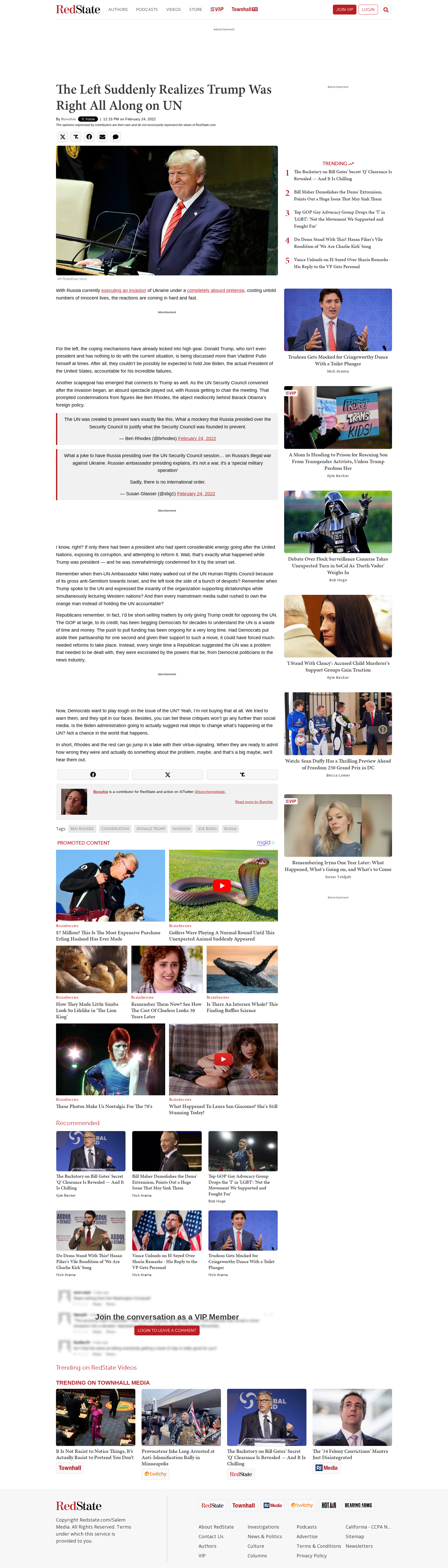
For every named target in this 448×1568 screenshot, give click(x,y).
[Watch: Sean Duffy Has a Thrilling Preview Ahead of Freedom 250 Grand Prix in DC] (338, 723)
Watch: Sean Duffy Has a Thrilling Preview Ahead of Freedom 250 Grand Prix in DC (338, 764)
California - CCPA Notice (369, 1527)
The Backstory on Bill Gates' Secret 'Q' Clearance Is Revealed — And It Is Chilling (90, 1182)
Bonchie (68, 119)
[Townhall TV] (245, 10)
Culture (256, 1546)
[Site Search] (386, 10)
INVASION (181, 829)
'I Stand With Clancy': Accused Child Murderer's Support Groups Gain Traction (338, 666)
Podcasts (147, 9)
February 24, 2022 (197, 438)
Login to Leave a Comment (167, 1330)
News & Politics (265, 1536)
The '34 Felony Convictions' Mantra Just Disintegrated (350, 1454)
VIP (202, 1555)
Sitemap (355, 1536)
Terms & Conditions (319, 1546)
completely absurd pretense (215, 290)
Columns (257, 1555)
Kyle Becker (66, 1196)
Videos (173, 9)
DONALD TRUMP (151, 829)
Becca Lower (338, 775)
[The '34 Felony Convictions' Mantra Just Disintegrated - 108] (352, 1417)
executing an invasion (123, 290)
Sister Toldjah (338, 876)
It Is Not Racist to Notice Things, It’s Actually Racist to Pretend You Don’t (95, 1454)
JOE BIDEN (207, 829)
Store (195, 9)
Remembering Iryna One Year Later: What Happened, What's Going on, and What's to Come (338, 866)
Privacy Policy (312, 1555)
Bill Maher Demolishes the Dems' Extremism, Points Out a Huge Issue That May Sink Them (164, 1182)
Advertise (307, 1536)
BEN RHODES (82, 829)
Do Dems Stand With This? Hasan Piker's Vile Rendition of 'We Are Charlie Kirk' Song (89, 1261)
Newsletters (359, 1546)
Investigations (263, 1527)
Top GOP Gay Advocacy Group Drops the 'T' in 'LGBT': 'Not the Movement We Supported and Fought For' (239, 1185)
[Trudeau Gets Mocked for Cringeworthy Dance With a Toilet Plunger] (243, 1230)
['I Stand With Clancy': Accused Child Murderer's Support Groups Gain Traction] (338, 626)
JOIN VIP (344, 9)
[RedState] (78, 10)
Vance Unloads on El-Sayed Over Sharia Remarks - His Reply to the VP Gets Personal (164, 1261)
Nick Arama (141, 1196)
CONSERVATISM (115, 829)
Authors (118, 9)
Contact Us (211, 1536)
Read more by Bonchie (254, 802)
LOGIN (368, 9)
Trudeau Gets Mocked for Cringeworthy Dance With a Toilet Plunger (241, 1261)
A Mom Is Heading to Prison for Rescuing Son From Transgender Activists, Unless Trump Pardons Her (338, 461)
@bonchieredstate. (210, 792)
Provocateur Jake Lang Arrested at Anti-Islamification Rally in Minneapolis (178, 1457)
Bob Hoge (217, 1201)
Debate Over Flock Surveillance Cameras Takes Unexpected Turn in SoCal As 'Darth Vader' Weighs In (338, 565)
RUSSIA (230, 829)
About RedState (216, 1527)
